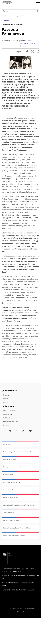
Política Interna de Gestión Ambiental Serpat (17, 528)
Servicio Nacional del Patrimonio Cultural (18, 590)
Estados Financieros (9, 459)
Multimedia (7, 414)
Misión (5, 399)
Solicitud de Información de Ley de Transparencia (18, 505)
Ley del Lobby (7, 444)
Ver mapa (17, 571)
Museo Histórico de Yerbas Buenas (28, 43)
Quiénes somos (9, 390)
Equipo (5, 402)
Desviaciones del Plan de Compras (14, 536)
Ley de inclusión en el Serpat (12, 520)
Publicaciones (8, 418)
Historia (6, 395)
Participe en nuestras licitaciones (13, 467)
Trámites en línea (8, 513)
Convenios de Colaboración (11, 490)
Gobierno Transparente (10, 497)
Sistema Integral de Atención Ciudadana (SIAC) (17, 452)
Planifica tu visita (9, 411)
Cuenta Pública (8, 475)
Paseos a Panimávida (13, 31)
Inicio (3, 16)
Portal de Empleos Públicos (11, 482)
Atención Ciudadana (10, 583)
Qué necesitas (8, 406)
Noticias (8, 16)
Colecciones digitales (10, 422)
